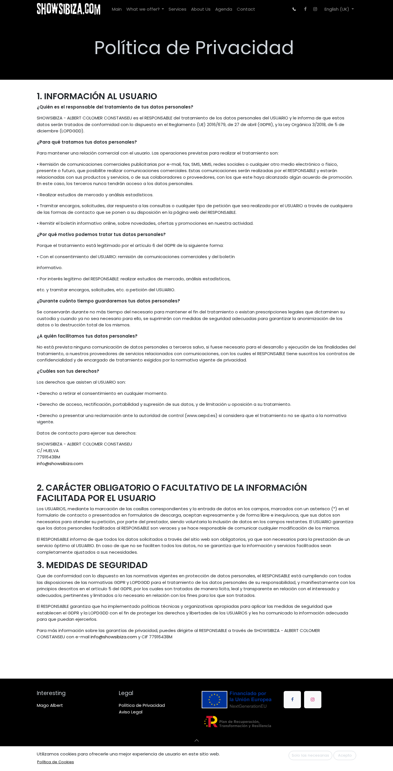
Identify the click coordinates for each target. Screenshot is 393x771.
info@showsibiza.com (60, 463)
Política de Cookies (55, 762)
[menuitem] (117, 9)
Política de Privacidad (142, 705)
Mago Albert (50, 705)
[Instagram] (315, 9)
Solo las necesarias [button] (310, 755)
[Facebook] (305, 9)
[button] (196, 740)
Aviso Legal (130, 712)
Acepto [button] (345, 755)
